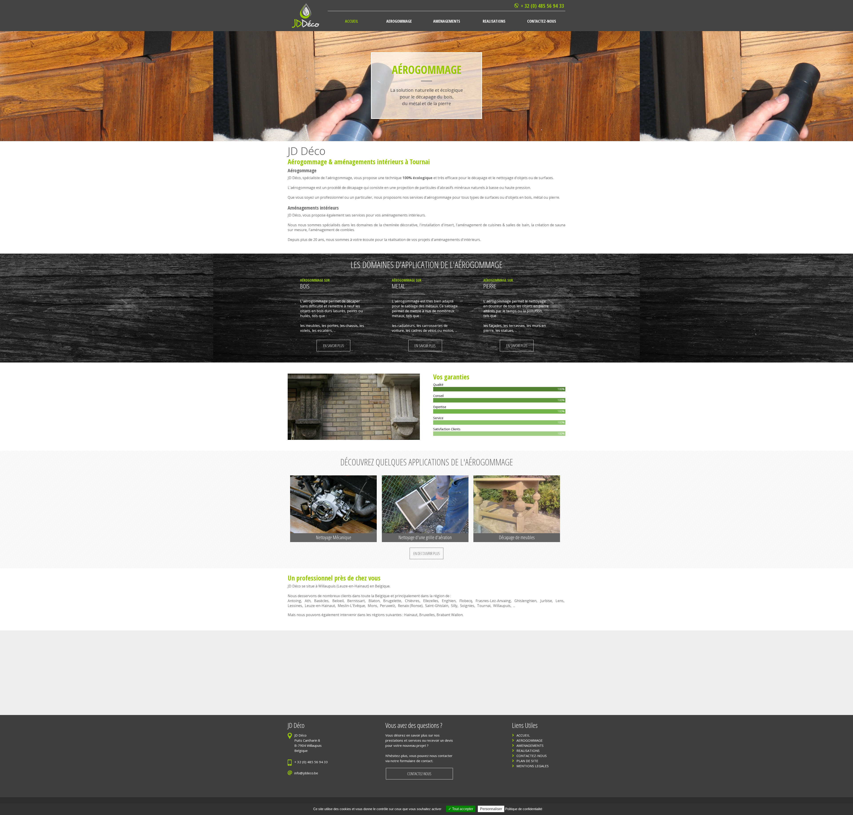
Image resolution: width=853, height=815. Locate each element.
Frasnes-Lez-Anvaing (493, 600)
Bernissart (356, 600)
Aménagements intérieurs (313, 207)
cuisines (494, 224)
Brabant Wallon (449, 614)
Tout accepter (462, 809)
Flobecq (465, 600)
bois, (528, 197)
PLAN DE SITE (527, 761)
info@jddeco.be (306, 773)
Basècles (321, 600)
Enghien (449, 600)
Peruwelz (387, 605)
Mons (372, 605)
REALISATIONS (528, 750)
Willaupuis (327, 586)
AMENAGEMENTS (530, 745)
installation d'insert (437, 224)
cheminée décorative (400, 224)
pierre (554, 197)
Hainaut (410, 614)
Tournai (483, 605)
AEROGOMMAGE (529, 740)
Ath (308, 600)
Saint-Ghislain (436, 605)
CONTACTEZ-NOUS (531, 755)
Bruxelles (427, 614)
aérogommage (339, 177)
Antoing (294, 600)
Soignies (467, 605)
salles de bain (517, 224)
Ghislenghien (525, 600)
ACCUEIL (523, 735)
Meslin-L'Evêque (351, 605)
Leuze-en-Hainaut (353, 586)
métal (538, 197)
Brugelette (392, 600)
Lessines (295, 605)
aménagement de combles (332, 229)
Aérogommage (307, 161)
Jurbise (546, 600)
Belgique (382, 586)
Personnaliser (491, 809)
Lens (560, 600)
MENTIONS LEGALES (532, 766)
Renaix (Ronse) (410, 605)
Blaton (374, 600)
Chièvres (412, 600)
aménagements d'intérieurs (457, 239)
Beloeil (338, 600)
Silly (454, 605)
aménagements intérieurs (368, 161)
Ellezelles (430, 600)
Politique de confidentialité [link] (523, 809)
